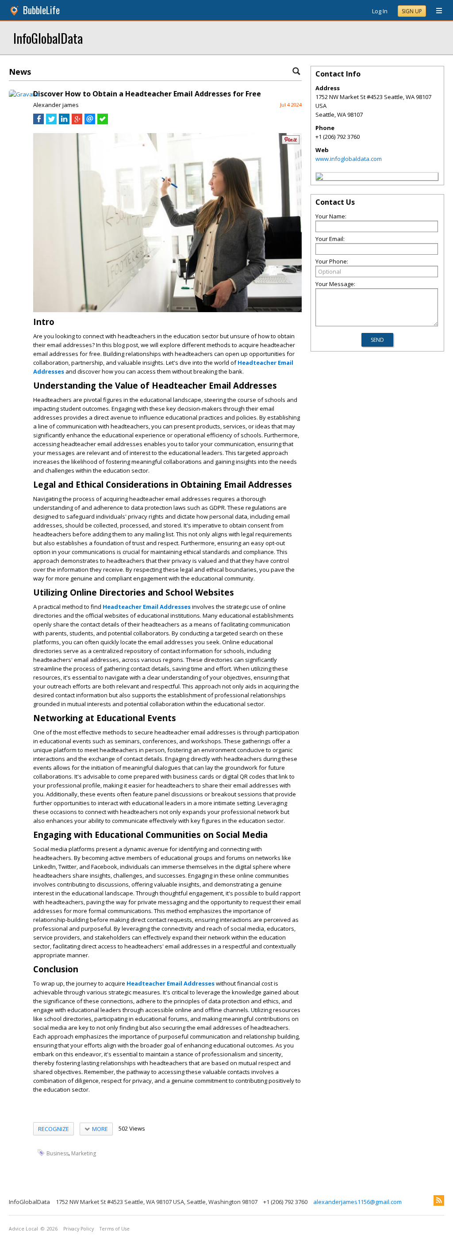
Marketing (83, 1153)
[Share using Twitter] (51, 122)
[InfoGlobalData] (319, 178)
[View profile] (24, 94)
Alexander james (56, 105)
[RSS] (439, 1200)
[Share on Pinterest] (290, 142)
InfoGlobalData (48, 37)
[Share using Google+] (77, 122)
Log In (380, 11)
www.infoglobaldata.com (348, 159)
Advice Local (23, 1229)
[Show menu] (435, 11)
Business (57, 1153)
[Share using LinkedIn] (64, 122)
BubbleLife (41, 10)
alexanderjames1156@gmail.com (357, 1202)
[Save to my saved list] (102, 122)
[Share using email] (89, 122)
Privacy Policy (78, 1229)
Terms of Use (115, 1229)
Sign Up (412, 11)
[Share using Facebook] (38, 122)
